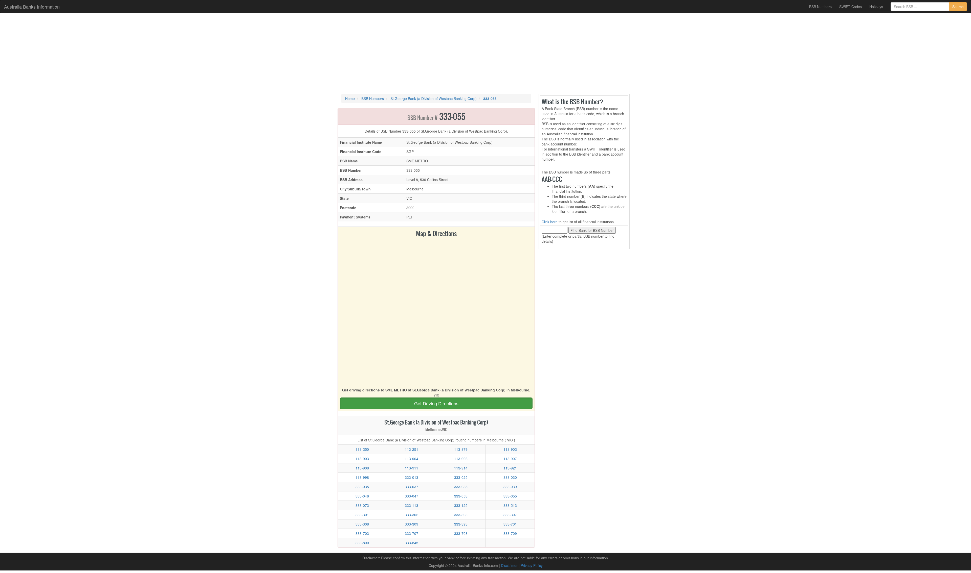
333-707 (411, 533)
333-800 (362, 542)
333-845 (411, 542)
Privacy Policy (532, 565)
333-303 (461, 514)
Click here (550, 221)
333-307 (510, 514)
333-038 (461, 486)
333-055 (510, 496)
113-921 (510, 467)
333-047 (411, 496)
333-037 (411, 486)
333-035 (362, 486)
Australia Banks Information (32, 6)
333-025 (461, 477)
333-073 (362, 505)
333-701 (510, 524)
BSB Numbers (820, 6)
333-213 (510, 505)
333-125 (461, 505)
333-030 (510, 477)
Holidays (876, 6)
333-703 (362, 533)
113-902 (510, 449)
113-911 (411, 467)
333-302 (411, 514)
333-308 (362, 524)
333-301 (362, 514)
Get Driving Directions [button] (436, 403)
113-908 (362, 467)
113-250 (362, 449)
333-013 (411, 477)
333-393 (461, 524)
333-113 (411, 505)
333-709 (510, 533)
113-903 (362, 458)
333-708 (461, 533)
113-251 (411, 449)
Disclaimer (509, 565)
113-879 (461, 449)
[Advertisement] (485, 53)
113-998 (362, 477)
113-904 (411, 458)
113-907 (510, 458)
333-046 (362, 496)
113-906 (461, 458)
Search (958, 6)
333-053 (461, 496)
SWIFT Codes (850, 6)
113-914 (461, 467)
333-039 (510, 486)
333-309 (411, 524)
